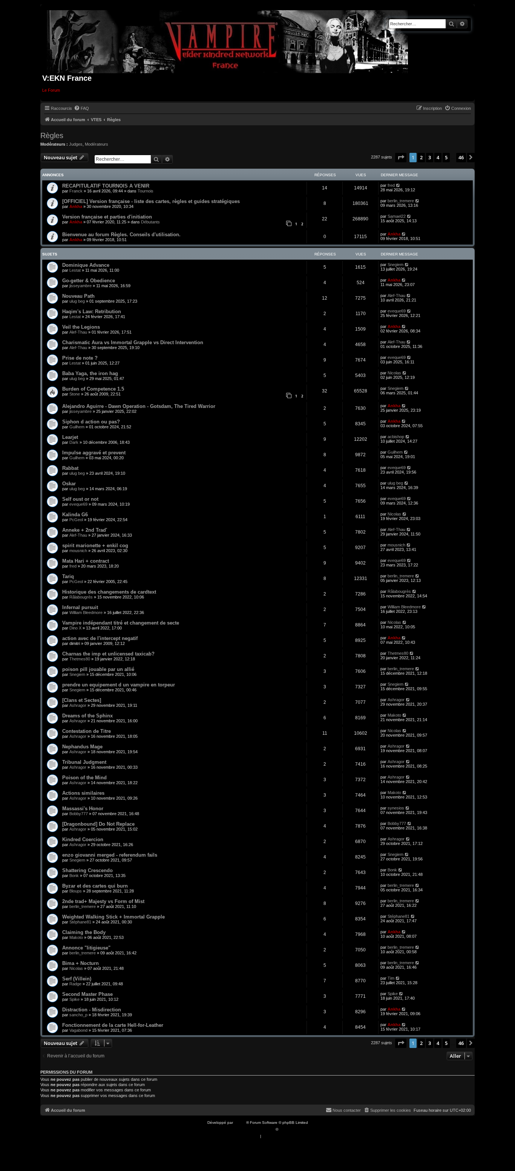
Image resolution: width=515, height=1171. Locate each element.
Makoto (394, 715)
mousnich (78, 550)
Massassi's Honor (82, 808)
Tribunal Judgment (84, 762)
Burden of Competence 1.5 (93, 389)
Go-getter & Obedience (88, 280)
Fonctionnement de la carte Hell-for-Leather (112, 1025)
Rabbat (70, 468)
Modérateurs (96, 144)
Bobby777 (78, 813)
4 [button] (438, 157)
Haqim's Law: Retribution (91, 311)
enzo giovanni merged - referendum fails (109, 855)
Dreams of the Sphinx (87, 716)
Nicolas (394, 373)
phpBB (240, 1122)
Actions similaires (83, 793)
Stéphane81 (80, 922)
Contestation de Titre (86, 731)
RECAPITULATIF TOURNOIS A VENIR (105, 186)
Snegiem (395, 264)
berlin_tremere (401, 201)
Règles (51, 135)
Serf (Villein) (76, 979)
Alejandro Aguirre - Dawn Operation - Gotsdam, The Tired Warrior (138, 406)
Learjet (70, 437)
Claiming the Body (84, 932)
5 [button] (446, 157)
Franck (76, 191)
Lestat (75, 270)
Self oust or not (80, 499)
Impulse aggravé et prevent (94, 452)
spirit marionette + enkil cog (95, 545)
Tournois (145, 191)
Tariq (68, 576)
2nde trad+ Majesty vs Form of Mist (103, 901)
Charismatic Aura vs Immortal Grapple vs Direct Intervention (132, 342)
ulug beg (77, 301)
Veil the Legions (81, 327)
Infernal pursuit (80, 607)
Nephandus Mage (82, 746)
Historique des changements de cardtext (109, 592)
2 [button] (421, 157)
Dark (73, 442)
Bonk (74, 875)
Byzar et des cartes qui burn (95, 886)
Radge (75, 984)
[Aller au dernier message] (398, 185)
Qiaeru (285, 1129)
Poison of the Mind (84, 777)
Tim (391, 978)
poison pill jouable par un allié (98, 669)
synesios (396, 808)
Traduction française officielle (249, 1129)
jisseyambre (80, 285)
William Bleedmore (86, 612)
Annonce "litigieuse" (86, 948)
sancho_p (78, 1015)
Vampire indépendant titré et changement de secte (120, 623)
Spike (74, 999)
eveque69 (397, 311)
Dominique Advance (85, 265)
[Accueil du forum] (227, 40)
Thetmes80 (79, 659)
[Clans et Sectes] (81, 700)
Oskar (69, 483)
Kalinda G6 (75, 514)
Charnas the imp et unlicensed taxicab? (108, 654)
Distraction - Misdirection (91, 1010)
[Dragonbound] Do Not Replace (98, 824)
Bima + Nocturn (80, 963)
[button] (400, 157)
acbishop (396, 436)
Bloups (75, 891)
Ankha (75, 206)
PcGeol (76, 519)
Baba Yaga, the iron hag (90, 373)
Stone (74, 394)
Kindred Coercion (82, 839)
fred (391, 185)
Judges (76, 144)
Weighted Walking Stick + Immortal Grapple (113, 917)
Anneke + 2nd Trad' (84, 530)
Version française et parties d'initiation (107, 217)
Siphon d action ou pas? (91, 422)
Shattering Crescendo (87, 870)
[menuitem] (81, 108)
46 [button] (461, 157)
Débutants (150, 222)
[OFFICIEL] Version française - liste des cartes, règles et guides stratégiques (151, 201)
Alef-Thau (396, 295)
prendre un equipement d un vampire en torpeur (118, 685)
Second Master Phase (87, 994)
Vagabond (78, 1030)
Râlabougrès (81, 597)
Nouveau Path (78, 296)
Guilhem (76, 427)
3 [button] (429, 157)
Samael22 (397, 216)
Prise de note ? (80, 358)
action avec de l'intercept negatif (100, 638)
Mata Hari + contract (85, 561)
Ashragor (77, 705)
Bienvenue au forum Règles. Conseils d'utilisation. (121, 234)
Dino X (75, 628)
